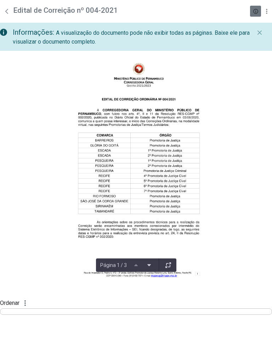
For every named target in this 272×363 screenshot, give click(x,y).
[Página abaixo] (149, 265)
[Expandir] (168, 265)
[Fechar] (259, 32)
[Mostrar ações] (266, 11)
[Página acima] (136, 265)
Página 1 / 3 (113, 265)
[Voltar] (6, 11)
